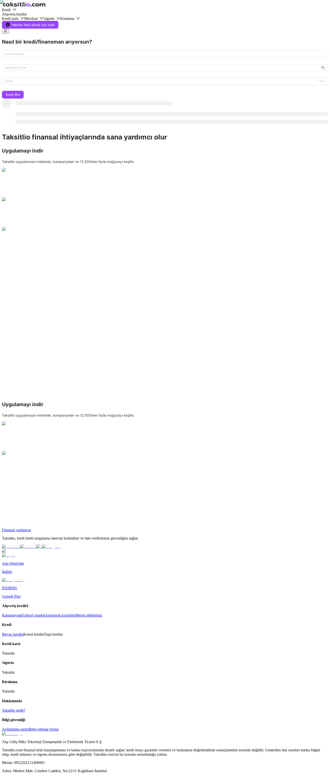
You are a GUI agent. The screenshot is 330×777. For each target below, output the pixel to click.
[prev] (6, 304)
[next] (324, 304)
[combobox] (163, 54)
